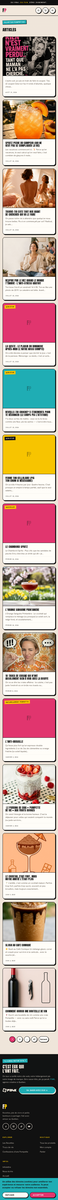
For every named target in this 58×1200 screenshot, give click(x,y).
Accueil (6, 1176)
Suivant (43, 1039)
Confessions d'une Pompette (15, 1151)
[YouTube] (29, 1126)
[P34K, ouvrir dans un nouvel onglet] (10, 1090)
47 (34, 1039)
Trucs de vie (8, 1147)
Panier (42, 1151)
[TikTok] (21, 1126)
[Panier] (45, 10)
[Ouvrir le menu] (52, 10)
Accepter (38, 1195)
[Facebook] (6, 1126)
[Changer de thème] (38, 10)
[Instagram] (13, 1126)
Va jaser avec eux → (37, 1090)
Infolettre (7, 1167)
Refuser (9, 1195)
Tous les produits (47, 1143)
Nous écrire (8, 1171)
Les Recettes (8, 1143)
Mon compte (45, 1147)
